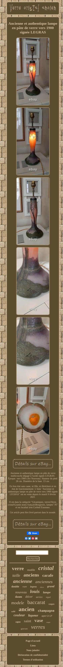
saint (27, 621)
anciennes (44, 581)
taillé (13, 611)
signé (48, 597)
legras (33, 586)
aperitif (46, 616)
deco (42, 587)
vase (38, 620)
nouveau (21, 592)
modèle (31, 569)
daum (18, 596)
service (39, 597)
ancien (26, 609)
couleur (19, 615)
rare (25, 586)
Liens (33, 645)
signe (18, 622)
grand (50, 586)
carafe (47, 575)
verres (38, 627)
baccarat (36, 602)
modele (17, 602)
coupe (48, 622)
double (15, 586)
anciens (31, 575)
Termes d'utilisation (33, 659)
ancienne (22, 581)
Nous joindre (32, 650)
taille (16, 575)
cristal (46, 568)
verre (18, 568)
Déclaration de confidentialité (33, 655)
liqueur (33, 615)
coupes (51, 604)
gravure (24, 628)
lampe (47, 592)
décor (29, 596)
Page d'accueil (33, 641)
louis (35, 591)
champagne (46, 610)
